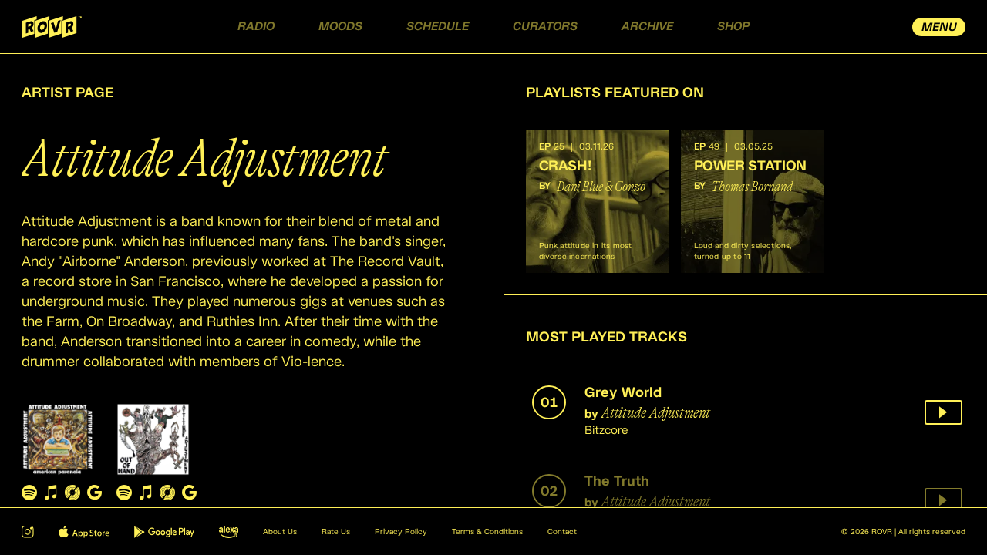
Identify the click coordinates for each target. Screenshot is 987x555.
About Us (280, 532)
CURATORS (545, 26)
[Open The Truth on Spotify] (124, 492)
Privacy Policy (401, 532)
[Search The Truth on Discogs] (167, 492)
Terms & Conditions (487, 532)
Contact (562, 532)
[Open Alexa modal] (228, 532)
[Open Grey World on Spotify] (29, 492)
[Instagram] (28, 532)
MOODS (340, 26)
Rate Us (336, 532)
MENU (939, 27)
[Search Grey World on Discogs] (72, 492)
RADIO (256, 26)
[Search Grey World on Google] (94, 492)
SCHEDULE (437, 26)
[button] (597, 201)
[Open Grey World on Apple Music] (51, 492)
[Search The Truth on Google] (189, 492)
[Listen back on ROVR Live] (943, 412)
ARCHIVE (647, 26)
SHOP (733, 26)
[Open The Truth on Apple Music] (145, 492)
